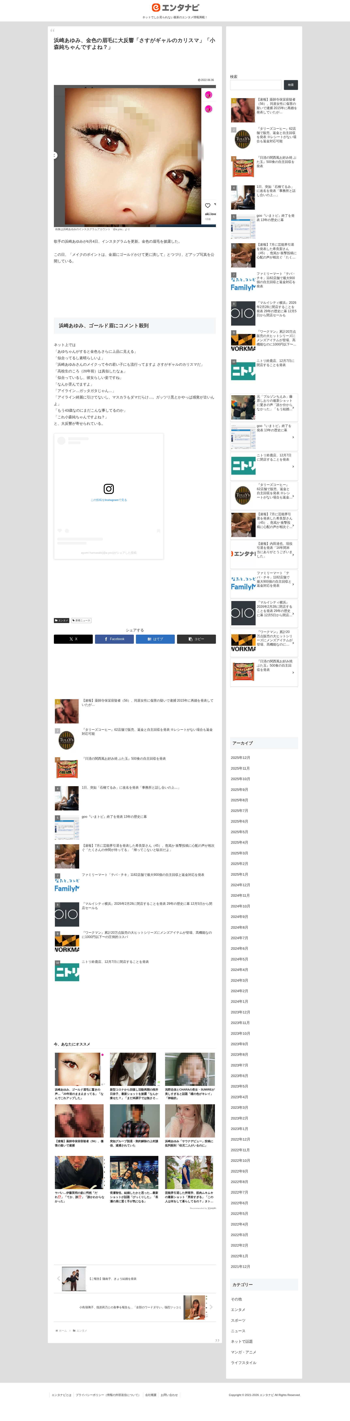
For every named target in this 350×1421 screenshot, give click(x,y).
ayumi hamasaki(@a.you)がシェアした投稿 (109, 552)
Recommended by (198, 1208)
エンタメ (63, 620)
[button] (196, 639)
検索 (233, 77)
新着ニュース (83, 620)
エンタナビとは (61, 1395)
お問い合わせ (169, 1395)
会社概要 (151, 1395)
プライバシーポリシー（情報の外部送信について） (108, 1395)
